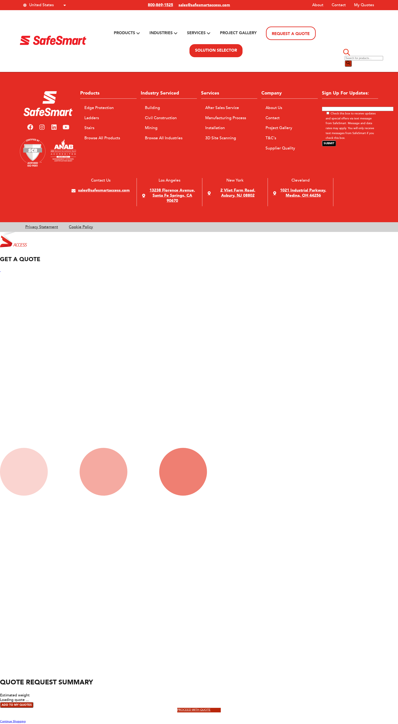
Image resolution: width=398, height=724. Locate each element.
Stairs (89, 128)
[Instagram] (42, 127)
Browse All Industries (163, 138)
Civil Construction (161, 118)
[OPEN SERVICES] (209, 33)
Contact (339, 5)
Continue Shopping (13, 721)
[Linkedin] (54, 127)
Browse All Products (102, 138)
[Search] (348, 63)
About (317, 5)
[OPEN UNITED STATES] (65, 5)
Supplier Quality (280, 148)
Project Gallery (279, 128)
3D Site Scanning (220, 138)
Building (152, 108)
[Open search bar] (346, 53)
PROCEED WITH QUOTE (194, 710)
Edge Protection (99, 108)
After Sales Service (222, 108)
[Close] (0, 270)
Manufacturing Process (225, 118)
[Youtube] (66, 127)
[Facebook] (30, 127)
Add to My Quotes (17, 705)
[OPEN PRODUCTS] (138, 33)
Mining (151, 128)
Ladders (91, 118)
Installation (215, 128)
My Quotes (364, 5)
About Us (274, 108)
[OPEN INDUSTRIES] (176, 33)
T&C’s (271, 138)
